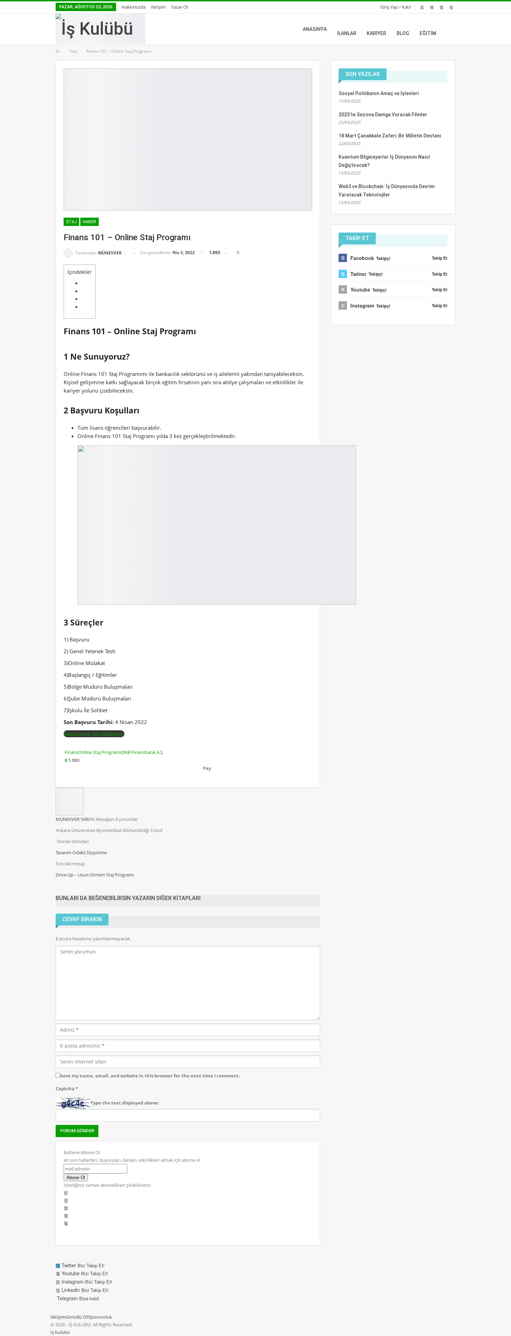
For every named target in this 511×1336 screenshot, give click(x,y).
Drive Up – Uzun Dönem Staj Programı (95, 875)
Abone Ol (75, 1177)
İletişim (158, 7)
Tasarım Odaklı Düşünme (81, 852)
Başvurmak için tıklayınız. (94, 733)
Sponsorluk (100, 1317)
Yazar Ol (179, 7)
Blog (403, 33)
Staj (71, 221)
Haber (89, 221)
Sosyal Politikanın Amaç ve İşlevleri (379, 93)
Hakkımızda (133, 7)
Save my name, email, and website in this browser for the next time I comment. (150, 1076)
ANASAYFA (315, 29)
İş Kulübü (60, 1332)
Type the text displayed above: (124, 1103)
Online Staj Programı (99, 752)
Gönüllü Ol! (76, 1317)
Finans (71, 752)
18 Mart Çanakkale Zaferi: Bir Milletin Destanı (390, 135)
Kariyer (376, 33)
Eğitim (428, 33)
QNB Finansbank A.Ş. (142, 752)
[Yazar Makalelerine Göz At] (69, 801)
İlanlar (346, 33)
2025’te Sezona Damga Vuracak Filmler (383, 114)
